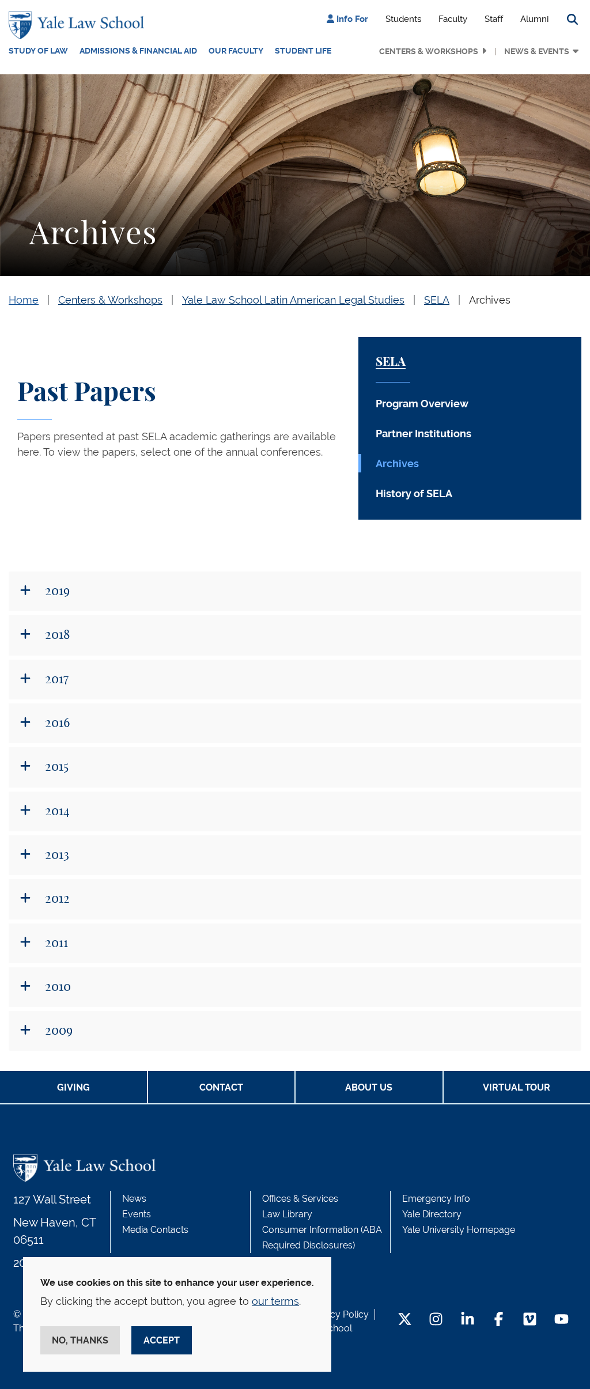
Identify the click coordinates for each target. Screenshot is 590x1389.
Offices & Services (300, 1198)
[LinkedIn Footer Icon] (467, 1320)
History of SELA (414, 493)
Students (403, 19)
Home (24, 300)
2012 (56, 898)
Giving (73, 1087)
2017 (55, 679)
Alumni (534, 19)
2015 (55, 766)
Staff (494, 19)
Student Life (303, 50)
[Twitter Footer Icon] (405, 1320)
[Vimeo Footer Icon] (530, 1320)
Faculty (452, 19)
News (134, 1198)
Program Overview (422, 404)
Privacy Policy (339, 1314)
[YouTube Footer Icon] (561, 1320)
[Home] (79, 25)
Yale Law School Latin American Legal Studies (293, 300)
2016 (56, 723)
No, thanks (80, 1340)
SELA (436, 300)
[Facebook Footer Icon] (498, 1320)
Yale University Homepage (458, 1229)
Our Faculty (236, 50)
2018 (56, 635)
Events (136, 1214)
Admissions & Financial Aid (138, 50)
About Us (368, 1087)
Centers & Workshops (428, 51)
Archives (489, 300)
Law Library (287, 1214)
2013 (55, 855)
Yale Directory (432, 1214)
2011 (55, 943)
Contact (221, 1087)
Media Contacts (155, 1229)
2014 (56, 811)
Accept (161, 1340)
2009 (57, 1030)
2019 (56, 591)
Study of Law (38, 50)
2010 (56, 987)
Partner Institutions (423, 433)
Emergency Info (436, 1198)
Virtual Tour (516, 1087)
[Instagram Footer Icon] (436, 1320)
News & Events (536, 51)
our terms (275, 1301)
